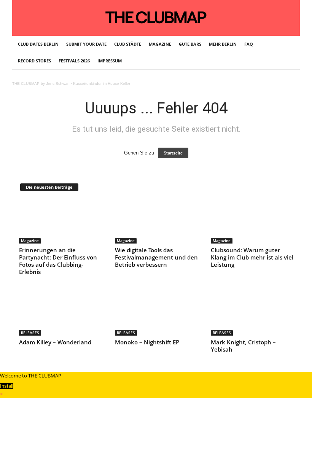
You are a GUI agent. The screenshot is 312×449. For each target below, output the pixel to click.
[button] (288, 52)
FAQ (248, 44)
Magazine (30, 240)
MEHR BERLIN (223, 44)
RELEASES (30, 332)
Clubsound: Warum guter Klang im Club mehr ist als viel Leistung (252, 257)
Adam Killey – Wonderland (55, 342)
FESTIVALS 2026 (74, 61)
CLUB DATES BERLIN (38, 44)
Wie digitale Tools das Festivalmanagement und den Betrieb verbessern (156, 257)
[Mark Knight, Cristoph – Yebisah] (252, 313)
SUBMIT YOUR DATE (86, 44)
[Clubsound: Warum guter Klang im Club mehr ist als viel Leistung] (252, 221)
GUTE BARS (190, 44)
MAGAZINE (160, 44)
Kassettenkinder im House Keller (101, 83)
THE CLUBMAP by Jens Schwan (41, 83)
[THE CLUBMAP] (156, 17)
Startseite (173, 153)
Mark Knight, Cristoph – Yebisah (243, 345)
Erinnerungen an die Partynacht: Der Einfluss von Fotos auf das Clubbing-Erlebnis (58, 260)
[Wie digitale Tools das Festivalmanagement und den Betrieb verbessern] (156, 221)
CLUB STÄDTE (127, 44)
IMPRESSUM (109, 61)
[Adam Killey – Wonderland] (60, 313)
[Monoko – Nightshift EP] (156, 313)
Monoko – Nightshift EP (147, 342)
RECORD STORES (34, 61)
